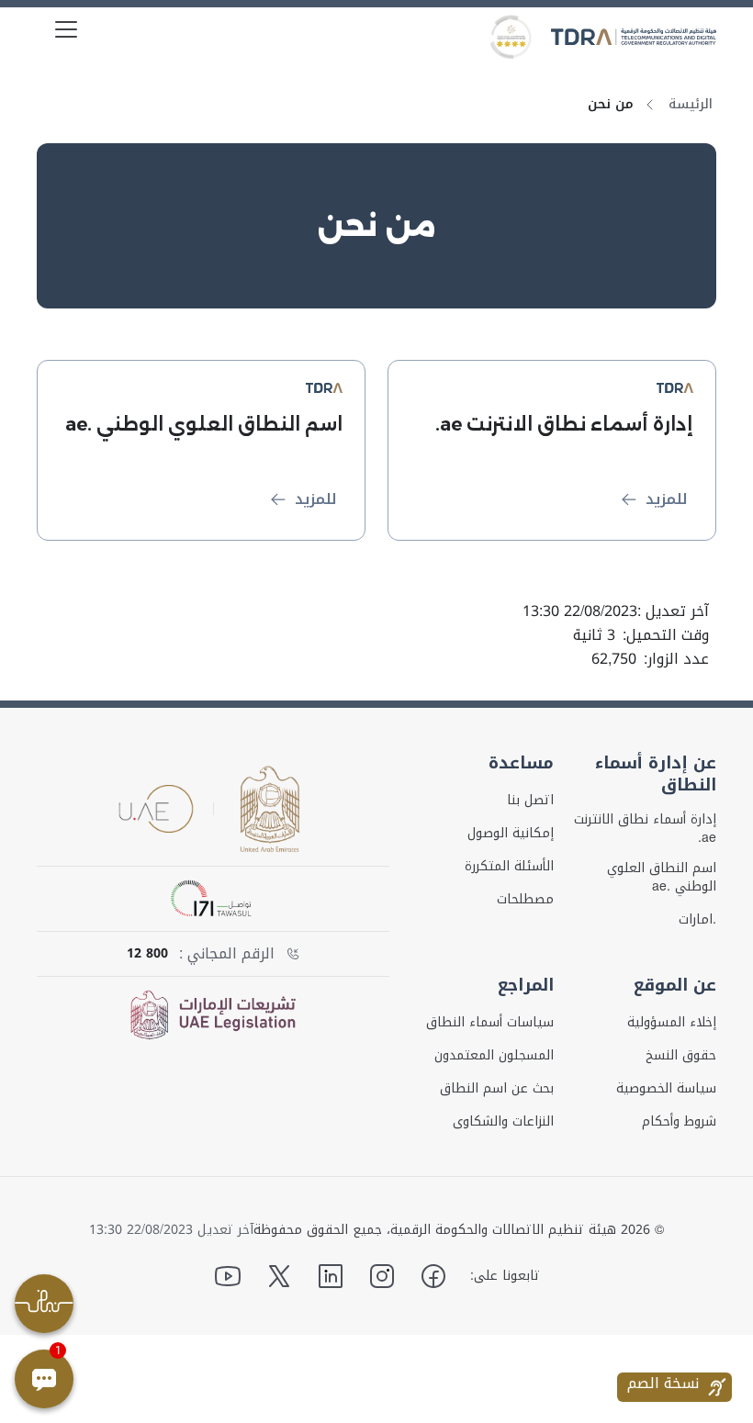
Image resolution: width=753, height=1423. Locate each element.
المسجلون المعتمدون (494, 1056)
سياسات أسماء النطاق (490, 1023)
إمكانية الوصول (510, 833)
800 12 (147, 954)
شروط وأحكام (679, 1122)
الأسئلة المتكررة (509, 866)
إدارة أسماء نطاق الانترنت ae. (645, 829)
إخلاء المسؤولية (671, 1023)
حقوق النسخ (681, 1056)
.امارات (697, 920)
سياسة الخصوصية (666, 1089)
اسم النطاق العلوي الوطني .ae (661, 877)
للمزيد (667, 499)
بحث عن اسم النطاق (497, 1089)
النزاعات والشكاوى (503, 1122)
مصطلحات (525, 900)
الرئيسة (691, 104)
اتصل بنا (530, 800)
